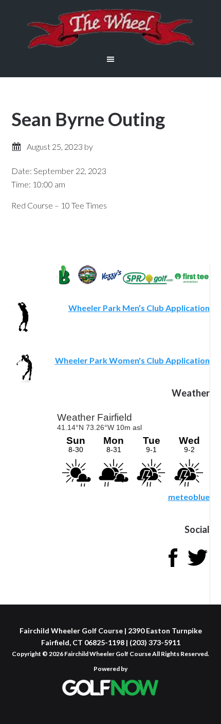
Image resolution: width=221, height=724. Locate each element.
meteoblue (189, 497)
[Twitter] (197, 567)
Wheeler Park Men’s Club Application (139, 308)
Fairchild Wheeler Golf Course (110, 28)
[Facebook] (172, 567)
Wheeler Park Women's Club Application (132, 360)
